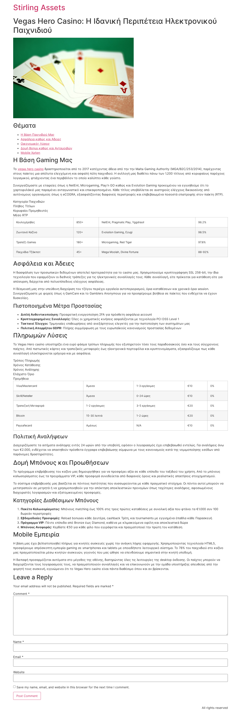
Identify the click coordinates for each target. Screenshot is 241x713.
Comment (21, 593)
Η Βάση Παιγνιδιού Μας (37, 134)
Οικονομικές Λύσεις (35, 144)
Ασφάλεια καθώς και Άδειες (41, 139)
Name (18, 641)
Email (18, 656)
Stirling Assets (39, 7)
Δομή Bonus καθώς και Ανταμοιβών (46, 148)
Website (18, 672)
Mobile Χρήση (30, 153)
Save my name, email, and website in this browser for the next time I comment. (73, 687)
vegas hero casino (31, 169)
